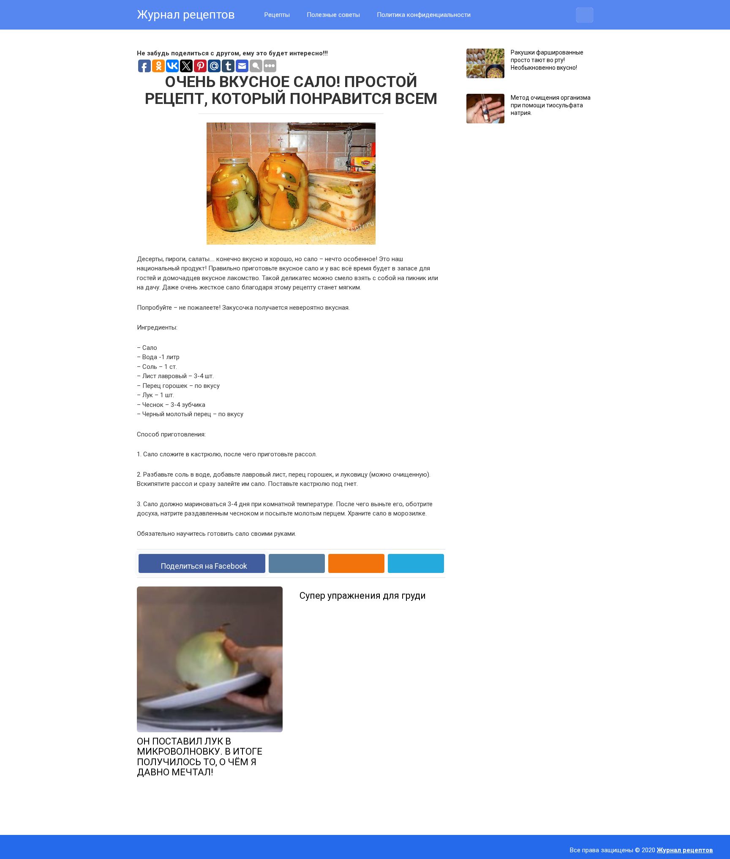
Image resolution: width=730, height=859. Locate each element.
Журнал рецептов (186, 15)
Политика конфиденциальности (424, 15)
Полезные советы (333, 15)
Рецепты (277, 15)
